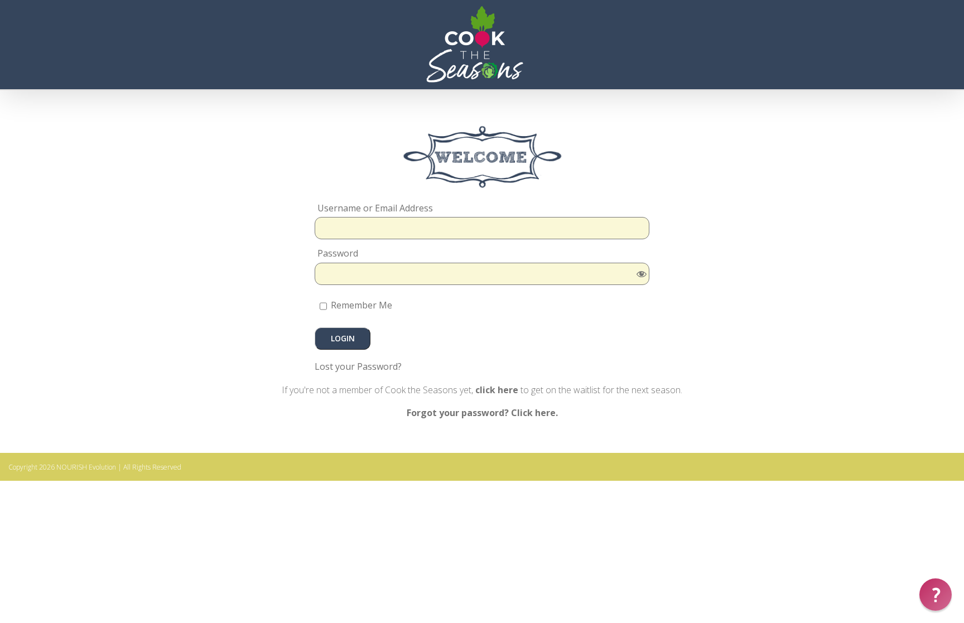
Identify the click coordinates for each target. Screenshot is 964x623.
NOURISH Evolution (86, 467)
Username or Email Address (375, 208)
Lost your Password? (358, 366)
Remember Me (360, 305)
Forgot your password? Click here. (482, 413)
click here (496, 390)
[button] (935, 594)
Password (337, 253)
